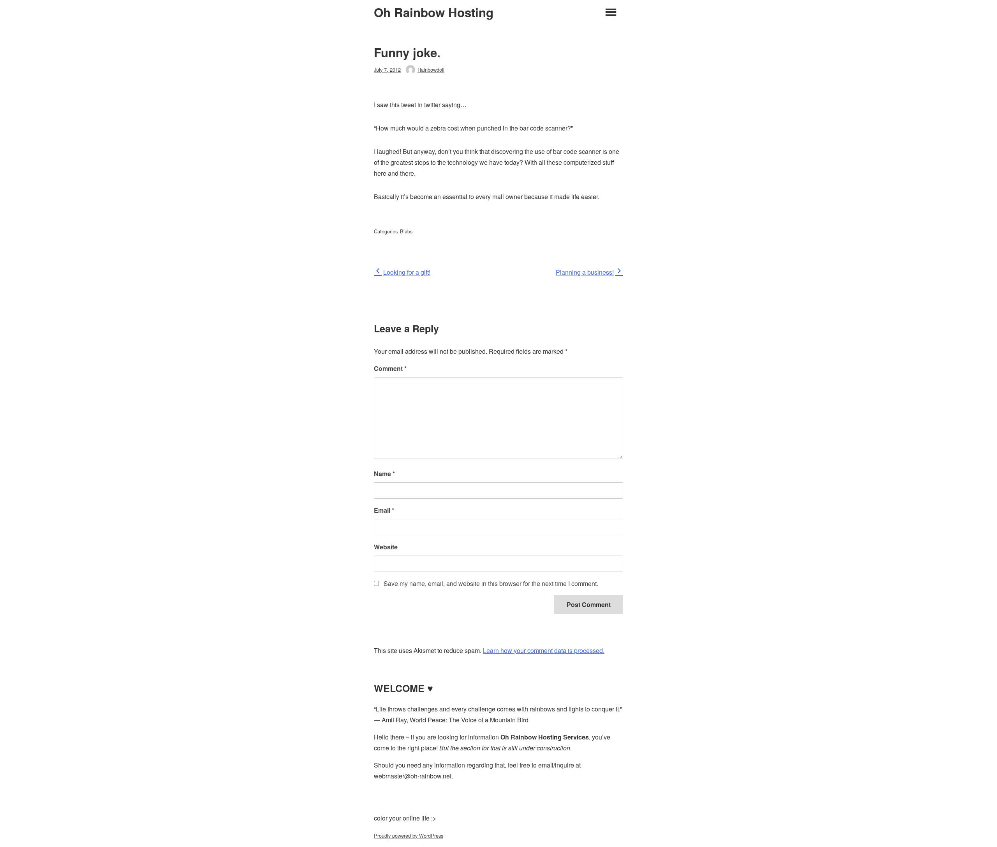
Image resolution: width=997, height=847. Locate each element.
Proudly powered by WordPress (408, 835)
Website (386, 546)
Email (384, 510)
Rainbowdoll (430, 69)
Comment (390, 368)
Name (384, 473)
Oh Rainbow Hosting (433, 12)
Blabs (406, 231)
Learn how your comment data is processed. (543, 650)
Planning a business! (585, 272)
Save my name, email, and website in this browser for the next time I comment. (491, 583)
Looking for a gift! (406, 272)
